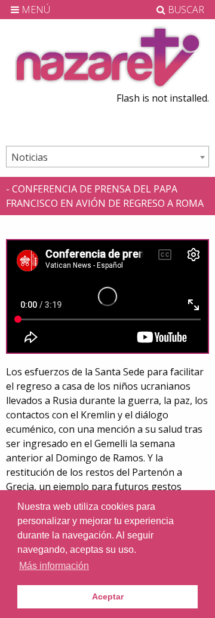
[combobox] (107, 156)
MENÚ (34, 9)
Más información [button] (54, 566)
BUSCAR (184, 9)
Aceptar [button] (108, 596)
